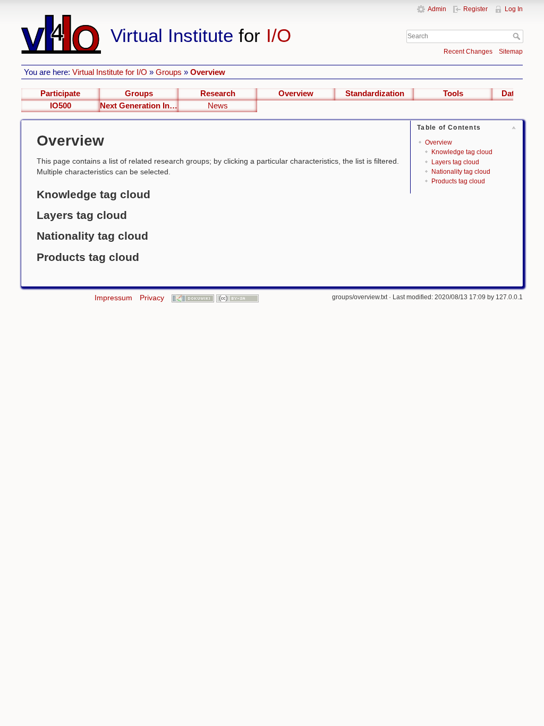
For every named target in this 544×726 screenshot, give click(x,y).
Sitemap (511, 51)
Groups (169, 72)
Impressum (113, 297)
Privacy (152, 297)
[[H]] (194, 19)
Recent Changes (468, 51)
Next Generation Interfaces (139, 106)
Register (475, 9)
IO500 (60, 106)
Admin (437, 9)
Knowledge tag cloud (461, 152)
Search (518, 36)
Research (217, 93)
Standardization (374, 93)
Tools (453, 93)
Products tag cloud (458, 181)
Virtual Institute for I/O (109, 72)
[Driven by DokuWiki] (193, 297)
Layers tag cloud (455, 162)
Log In (514, 9)
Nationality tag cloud (460, 171)
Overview (207, 72)
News (218, 106)
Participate (60, 93)
